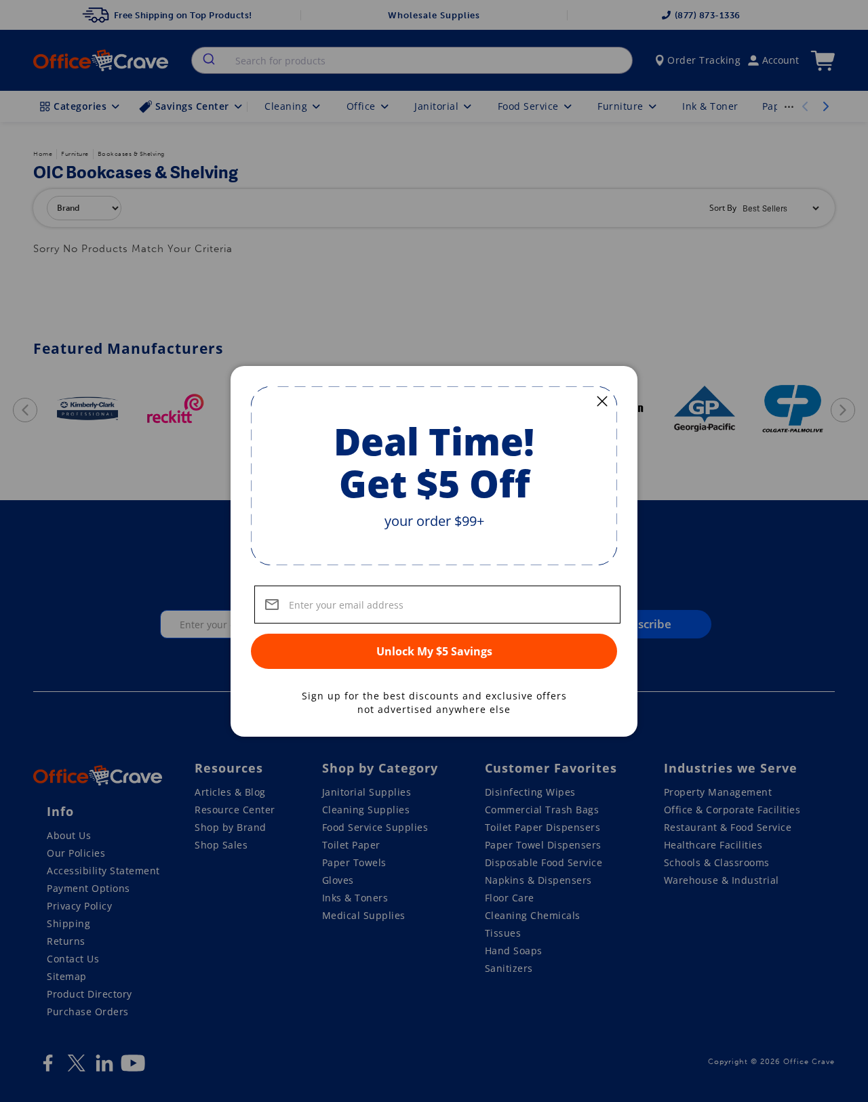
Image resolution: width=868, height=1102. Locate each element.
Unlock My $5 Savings (434, 651)
